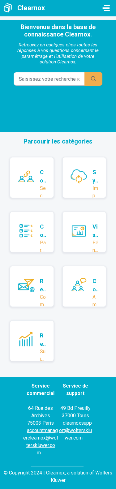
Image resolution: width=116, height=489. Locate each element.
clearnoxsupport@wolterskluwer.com (75, 430)
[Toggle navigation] (106, 8)
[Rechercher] (93, 79)
